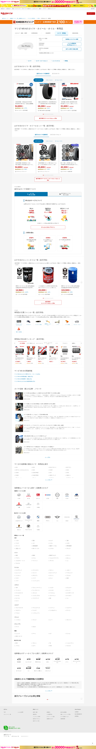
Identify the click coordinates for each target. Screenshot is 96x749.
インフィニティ (36, 580)
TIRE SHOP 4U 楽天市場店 (44, 110)
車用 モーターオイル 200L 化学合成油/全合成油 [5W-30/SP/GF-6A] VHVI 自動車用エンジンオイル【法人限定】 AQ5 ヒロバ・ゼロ (70, 287)
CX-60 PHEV (35, 472)
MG (50, 598)
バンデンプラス (36, 595)
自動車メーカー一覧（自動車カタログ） (18, 18)
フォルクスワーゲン (54, 558)
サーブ (17, 626)
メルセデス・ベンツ (20, 560)
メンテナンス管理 (36, 716)
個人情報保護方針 (78, 714)
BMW (33, 555)
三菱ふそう (18, 548)
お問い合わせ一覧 (15, 736)
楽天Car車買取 (64, 712)
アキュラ (68, 548)
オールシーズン (58, 80)
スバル (50, 543)
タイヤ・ (61, 33)
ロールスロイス (19, 593)
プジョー (34, 619)
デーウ (34, 633)
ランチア (34, 610)
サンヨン (68, 633)
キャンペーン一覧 (7, 714)
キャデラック (18, 570)
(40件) (20, 363)
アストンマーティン (37, 587)
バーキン (17, 645)
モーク (17, 600)
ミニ (67, 560)
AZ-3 (33, 467)
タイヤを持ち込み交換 (32, 194)
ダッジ (50, 578)
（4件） (71, 169)
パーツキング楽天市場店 (45, 294)
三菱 (67, 540)
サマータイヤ (38, 80)
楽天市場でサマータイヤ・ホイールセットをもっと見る (48, 179)
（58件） (25, 169)
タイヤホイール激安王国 (67, 171)
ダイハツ (17, 545)
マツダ (17, 543)
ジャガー (51, 587)
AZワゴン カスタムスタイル (22, 470)
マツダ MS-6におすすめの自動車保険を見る (24, 381)
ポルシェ (68, 558)
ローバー (68, 590)
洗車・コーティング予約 (65, 714)
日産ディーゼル (53, 545)
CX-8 (67, 472)
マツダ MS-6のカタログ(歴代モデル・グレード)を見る (27, 374)
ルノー (50, 619)
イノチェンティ (36, 613)
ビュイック (18, 572)
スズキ (67, 543)
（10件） (71, 292)
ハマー (17, 580)
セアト (34, 645)
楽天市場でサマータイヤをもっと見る (48, 118)
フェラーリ (69, 607)
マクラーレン (52, 595)
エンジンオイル (56, 60)
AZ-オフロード (52, 467)
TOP (5, 712)
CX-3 (33, 470)
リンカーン (18, 575)
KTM (50, 645)
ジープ (34, 578)
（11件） (49, 292)
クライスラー (35, 570)
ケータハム (52, 593)
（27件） (25, 108)
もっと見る (47, 457)
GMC (67, 578)
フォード (34, 572)
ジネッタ (34, 593)
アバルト (17, 613)
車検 (48, 33)
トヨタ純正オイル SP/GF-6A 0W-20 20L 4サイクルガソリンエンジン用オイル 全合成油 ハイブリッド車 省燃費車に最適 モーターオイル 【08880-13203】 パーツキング (47, 287)
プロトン (34, 643)
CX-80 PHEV (35, 475)
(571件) (66, 363)
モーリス (17, 598)
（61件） (48, 108)
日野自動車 (69, 545)
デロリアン (35, 575)
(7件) (43, 363)
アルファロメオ (19, 607)
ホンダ (50, 540)
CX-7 (50, 472)
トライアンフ (35, 598)
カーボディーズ (70, 593)
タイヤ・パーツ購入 (51, 716)
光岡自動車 (35, 545)
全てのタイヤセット (55, 134)
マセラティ (18, 610)
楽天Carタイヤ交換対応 (43, 73)
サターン (51, 570)
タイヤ (29, 60)
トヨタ (17, 540)
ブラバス (51, 560)
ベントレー (18, 590)
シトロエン (18, 619)
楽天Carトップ (5, 18)
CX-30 (50, 470)
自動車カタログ (50, 718)
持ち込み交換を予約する (48, 227)
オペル (34, 558)
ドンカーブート (70, 643)
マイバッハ (35, 560)
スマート (68, 555)
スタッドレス (49, 80)
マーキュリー (69, 572)
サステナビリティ (24, 736)
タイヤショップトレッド (21, 171)
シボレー (68, 570)
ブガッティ (69, 619)
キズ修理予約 (49, 714)
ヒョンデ (17, 633)
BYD (16, 643)
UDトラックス (35, 548)
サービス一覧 (6, 736)
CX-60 (16, 472)
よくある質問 (20, 712)
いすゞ (34, 543)
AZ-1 (16, 467)
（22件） (48, 169)
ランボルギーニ (53, 610)
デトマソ (68, 610)
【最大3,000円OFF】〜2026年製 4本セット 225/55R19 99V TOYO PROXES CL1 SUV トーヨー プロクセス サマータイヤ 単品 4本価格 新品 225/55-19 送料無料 (47, 102)
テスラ (17, 578)
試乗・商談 (35, 712)
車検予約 (35, 714)
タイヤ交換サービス (65, 716)
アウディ (17, 558)
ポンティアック (53, 572)
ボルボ (34, 626)
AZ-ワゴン (68, 467)
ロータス (51, 590)
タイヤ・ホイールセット (42, 60)
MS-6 (39, 18)
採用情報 (76, 716)
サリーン (51, 575)
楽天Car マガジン (36, 718)
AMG (16, 555)
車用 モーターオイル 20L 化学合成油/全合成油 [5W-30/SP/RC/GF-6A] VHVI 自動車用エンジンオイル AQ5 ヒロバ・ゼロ (25, 287)
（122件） (26, 292)
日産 (33, 540)
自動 (75, 33)
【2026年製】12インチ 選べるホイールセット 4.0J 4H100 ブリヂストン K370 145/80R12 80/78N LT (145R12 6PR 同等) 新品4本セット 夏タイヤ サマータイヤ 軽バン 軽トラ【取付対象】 (47, 164)
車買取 (34, 33)
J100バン (68, 475)
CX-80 (16, 475)
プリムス (68, 575)
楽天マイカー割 (36, 720)
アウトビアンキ (36, 607)
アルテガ (17, 563)
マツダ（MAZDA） (32, 18)
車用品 (66, 60)
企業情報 (76, 711)
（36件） (71, 108)
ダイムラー (69, 587)
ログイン (92, 13)
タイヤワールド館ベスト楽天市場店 (69, 110)
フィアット (52, 607)
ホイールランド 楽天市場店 (22, 110)
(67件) (32, 363)
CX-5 (67, 470)
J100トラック (52, 475)
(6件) (77, 363)
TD (50, 643)
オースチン (69, 595)
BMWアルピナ (52, 555)
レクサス (51, 548)
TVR (16, 587)
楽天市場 (92, 8)
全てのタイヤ (55, 73)
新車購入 (48, 712)
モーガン (17, 595)
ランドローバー (36, 590)
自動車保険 (63, 718)
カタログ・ (21, 33)
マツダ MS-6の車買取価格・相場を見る (23, 376)
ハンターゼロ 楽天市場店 (22, 294)
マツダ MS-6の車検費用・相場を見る (23, 379)
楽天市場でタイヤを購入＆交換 (66, 194)
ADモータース (18, 636)
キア (50, 633)
